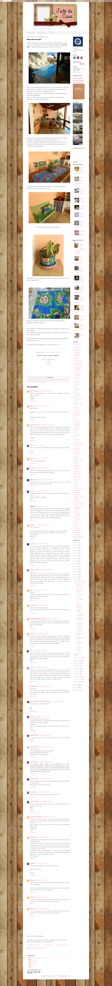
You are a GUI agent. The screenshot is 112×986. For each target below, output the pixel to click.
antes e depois (78, 360)
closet (75, 401)
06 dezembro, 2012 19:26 (41, 716)
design (76, 428)
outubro (78, 657)
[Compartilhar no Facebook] (51, 377)
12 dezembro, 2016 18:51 (42, 908)
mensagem (77, 473)
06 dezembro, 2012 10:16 (46, 424)
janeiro (78, 681)
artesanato (77, 384)
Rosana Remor (34, 762)
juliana (32, 458)
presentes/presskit (79, 503)
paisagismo (77, 490)
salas (75, 525)
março (78, 676)
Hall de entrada (78, 443)
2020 (76, 558)
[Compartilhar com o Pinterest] (52, 377)
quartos (76, 511)
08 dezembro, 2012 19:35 (49, 816)
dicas (75, 432)
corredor (76, 407)
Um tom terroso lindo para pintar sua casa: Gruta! (78, 80)
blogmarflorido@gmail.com (37, 618)
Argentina (77, 375)
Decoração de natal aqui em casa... (80, 623)
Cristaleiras (77, 412)
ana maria (33, 964)
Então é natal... (80, 588)
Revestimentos (78, 521)
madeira (76, 469)
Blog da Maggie (34, 391)
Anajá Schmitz (34, 778)
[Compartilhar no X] (50, 377)
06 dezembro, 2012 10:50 (45, 479)
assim (38, 340)
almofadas (77, 350)
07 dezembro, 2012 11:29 (47, 746)
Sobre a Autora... (41, 32)
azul (75, 386)
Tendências (77, 530)
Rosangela (33, 792)
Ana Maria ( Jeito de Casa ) (38, 957)
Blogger (69, 976)
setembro (79, 660)
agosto (78, 663)
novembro (79, 653)
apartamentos (78, 362)
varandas (44, 381)
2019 (76, 561)
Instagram (46, 352)
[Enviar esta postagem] (45, 377)
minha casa (34, 381)
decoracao (77, 420)
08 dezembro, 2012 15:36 (46, 801)
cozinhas (76, 409)
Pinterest (58, 352)
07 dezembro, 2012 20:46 (43, 792)
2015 (76, 571)
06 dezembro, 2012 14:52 (39, 650)
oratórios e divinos (79, 488)
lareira (76, 456)
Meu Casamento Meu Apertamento (40, 701)
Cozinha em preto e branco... (79, 649)
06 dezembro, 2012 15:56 (45, 686)
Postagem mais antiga (63, 945)
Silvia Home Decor (35, 746)
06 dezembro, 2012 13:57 (42, 605)
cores (75, 405)
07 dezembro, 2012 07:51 (45, 735)
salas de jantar (78, 528)
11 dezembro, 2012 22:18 (41, 863)
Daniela (32, 468)
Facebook (52, 352)
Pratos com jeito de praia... (79, 643)
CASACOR (77, 394)
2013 (76, 577)
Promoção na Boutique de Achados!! (80, 629)
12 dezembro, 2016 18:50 (42, 897)
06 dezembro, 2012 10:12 (42, 406)
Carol (31, 491)
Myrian (32, 716)
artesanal (77, 381)
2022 (76, 553)
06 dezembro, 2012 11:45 (42, 525)
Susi (31, 650)
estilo (75, 437)
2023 (76, 550)
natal (75, 486)
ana (31, 966)
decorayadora (34, 686)
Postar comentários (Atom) (39, 948)
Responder (33, 401)
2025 (76, 545)
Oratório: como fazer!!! (82, 207)
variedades (77, 534)
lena (31, 590)
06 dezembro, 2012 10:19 (41, 458)
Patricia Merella (34, 569)
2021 (76, 556)
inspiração (62, 379)
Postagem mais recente (33, 945)
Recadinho (77, 513)
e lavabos (77, 435)
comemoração (78, 403)
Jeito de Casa (34, 962)
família (76, 441)
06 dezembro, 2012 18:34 (57, 701)
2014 (76, 574)
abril (77, 673)
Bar (75, 392)
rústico (39, 381)
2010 (76, 687)
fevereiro (79, 679)
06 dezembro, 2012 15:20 (40, 667)
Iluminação (77, 452)
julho (78, 665)
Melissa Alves (33, 479)
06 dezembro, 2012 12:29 (41, 543)
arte (75, 379)
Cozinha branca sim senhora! (79, 606)
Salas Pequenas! (82, 335)
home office (77, 446)
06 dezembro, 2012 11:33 (42, 506)
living (76, 463)
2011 (76, 685)
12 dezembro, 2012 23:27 (42, 880)
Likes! (77, 601)
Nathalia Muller (34, 801)
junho (78, 668)
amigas (76, 358)
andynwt (55, 976)
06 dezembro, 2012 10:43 (41, 468)
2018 (76, 564)
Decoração (56, 379)
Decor (52, 379)
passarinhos (77, 494)
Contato (51, 32)
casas (75, 396)
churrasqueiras (46, 379)
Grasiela (32, 863)
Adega (76, 347)
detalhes (76, 430)
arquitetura (77, 377)
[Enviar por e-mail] (47, 377)
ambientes (77, 352)
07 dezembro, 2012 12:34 (45, 762)
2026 (76, 542)
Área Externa (78, 370)
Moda (76, 481)
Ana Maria (33, 960)
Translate (78, 72)
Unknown (32, 406)
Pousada (76, 500)
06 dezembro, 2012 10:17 (39, 445)
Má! (31, 445)
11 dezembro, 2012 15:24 (42, 837)
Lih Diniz (32, 605)
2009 (76, 690)
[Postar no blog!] (48, 377)
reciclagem (77, 515)
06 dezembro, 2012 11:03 (40, 491)
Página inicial (30, 32)
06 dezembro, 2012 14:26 (52, 618)
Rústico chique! (80, 591)
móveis (76, 483)
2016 (76, 569)
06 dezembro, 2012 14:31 (42, 633)
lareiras (76, 458)
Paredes (76, 492)
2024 (76, 548)
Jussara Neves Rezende (36, 816)
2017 (76, 566)
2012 (76, 579)
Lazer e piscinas (78, 460)
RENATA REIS (34, 735)
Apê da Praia (78, 364)
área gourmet (78, 373)
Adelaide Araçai (34, 424)
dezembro (79, 582)
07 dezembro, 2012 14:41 (45, 778)
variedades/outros (79, 536)
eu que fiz (77, 439)
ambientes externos (38, 379)
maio (78, 671)
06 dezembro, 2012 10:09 (46, 391)
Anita (31, 667)
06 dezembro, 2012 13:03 (39, 590)
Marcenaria (77, 471)
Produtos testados (79, 505)
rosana (32, 543)
